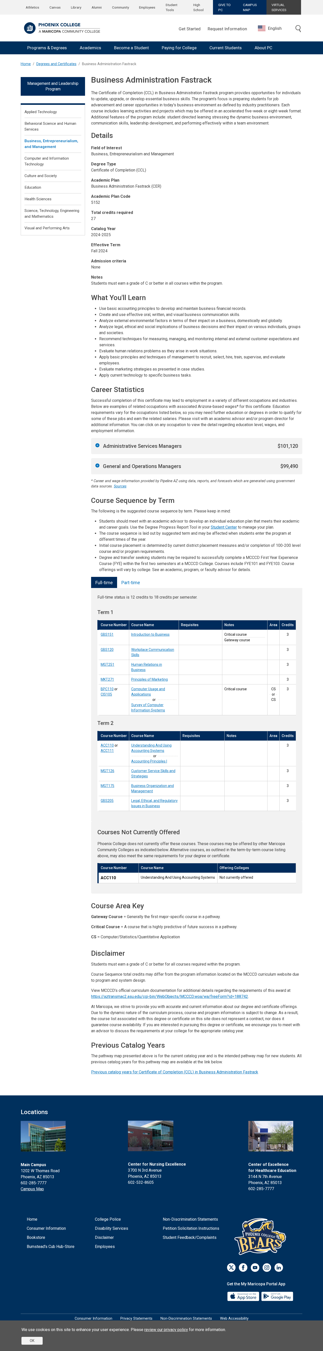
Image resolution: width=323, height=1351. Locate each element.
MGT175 (107, 786)
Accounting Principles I (149, 761)
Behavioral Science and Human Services (50, 126)
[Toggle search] (298, 29)
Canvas (55, 7)
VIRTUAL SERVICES (279, 7)
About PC (263, 47)
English (275, 28)
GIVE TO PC (224, 7)
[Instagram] (266, 1267)
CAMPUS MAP (250, 7)
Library (76, 7)
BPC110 (107, 689)
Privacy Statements (136, 1318)
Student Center (224, 527)
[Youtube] (255, 1267)
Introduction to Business (150, 634)
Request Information (227, 28)
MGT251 (107, 664)
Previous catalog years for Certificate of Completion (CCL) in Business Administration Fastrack (174, 1072)
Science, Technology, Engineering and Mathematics (51, 213)
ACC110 (107, 745)
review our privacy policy (166, 1329)
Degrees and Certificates (56, 64)
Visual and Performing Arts (47, 228)
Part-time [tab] (130, 582)
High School (198, 7)
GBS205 (107, 801)
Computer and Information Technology (46, 161)
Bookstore (36, 1237)
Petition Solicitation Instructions (191, 1228)
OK (32, 1341)
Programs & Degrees (47, 47)
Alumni (97, 7)
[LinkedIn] (278, 1267)
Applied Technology (40, 112)
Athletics (32, 7)
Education (32, 187)
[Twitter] (231, 1267)
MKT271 (107, 679)
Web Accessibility (234, 1318)
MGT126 (107, 771)
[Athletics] (261, 1236)
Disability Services (111, 1228)
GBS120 (107, 650)
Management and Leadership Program (52, 86)
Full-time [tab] (104, 582)
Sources (120, 486)
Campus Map (32, 1189)
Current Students (225, 47)
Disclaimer (104, 1237)
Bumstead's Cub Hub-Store (50, 1246)
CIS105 (106, 694)
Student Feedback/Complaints (190, 1237)
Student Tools (171, 7)
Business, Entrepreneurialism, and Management (51, 144)
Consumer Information (46, 1228)
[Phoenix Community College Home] (62, 28)
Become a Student (131, 47)
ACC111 (107, 751)
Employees (147, 7)
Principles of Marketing (149, 679)
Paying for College (179, 47)
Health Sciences (37, 199)
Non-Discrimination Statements (190, 1219)
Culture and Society (40, 176)
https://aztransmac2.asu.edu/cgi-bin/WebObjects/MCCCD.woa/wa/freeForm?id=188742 (169, 996)
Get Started (190, 28)
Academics (90, 47)
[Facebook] (243, 1267)
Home (26, 64)
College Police (108, 1219)
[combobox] (273, 28)
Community (120, 7)
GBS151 (107, 634)
